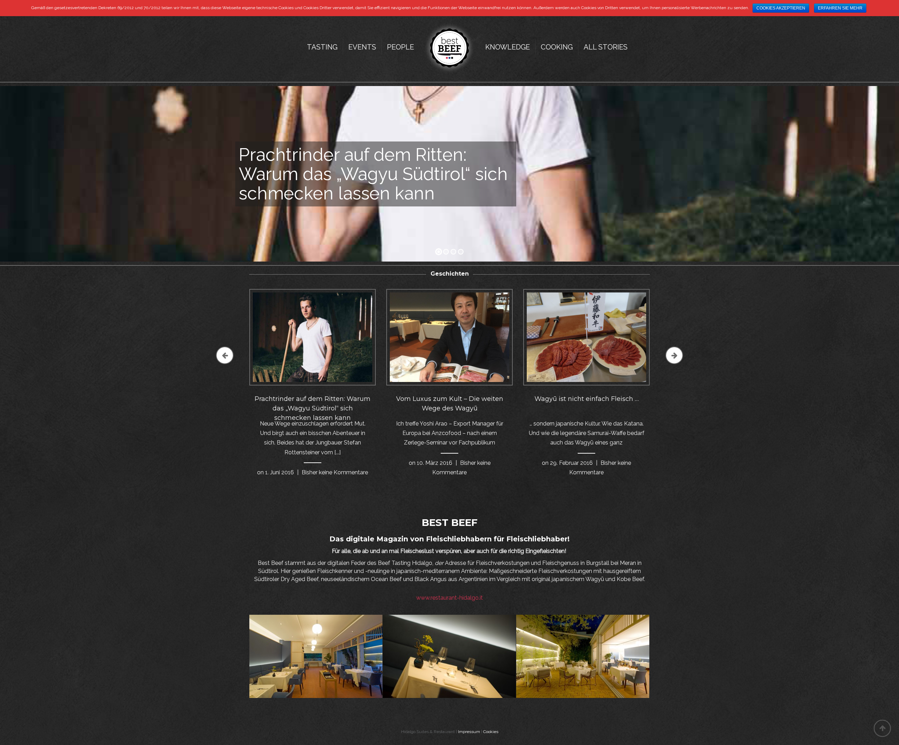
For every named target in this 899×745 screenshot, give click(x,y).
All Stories (606, 47)
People (400, 47)
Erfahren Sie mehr (840, 8)
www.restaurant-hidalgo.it (449, 597)
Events (362, 47)
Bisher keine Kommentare (335, 472)
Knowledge (507, 47)
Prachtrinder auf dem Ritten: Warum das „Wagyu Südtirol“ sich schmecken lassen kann (312, 408)
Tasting (322, 47)
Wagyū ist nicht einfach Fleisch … (586, 399)
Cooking (557, 47)
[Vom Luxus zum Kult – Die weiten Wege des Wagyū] (449, 337)
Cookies (490, 731)
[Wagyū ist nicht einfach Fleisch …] (586, 337)
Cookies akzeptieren (780, 8)
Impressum (469, 731)
